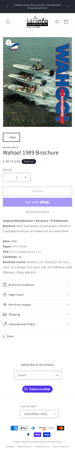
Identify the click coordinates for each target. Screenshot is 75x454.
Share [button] (10, 336)
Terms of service (60, 446)
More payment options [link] (37, 211)
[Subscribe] (56, 375)
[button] (7, 22)
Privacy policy (42, 446)
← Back (11, 137)
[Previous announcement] (7, 6)
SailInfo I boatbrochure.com (35, 441)
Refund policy (24, 446)
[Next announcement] (68, 6)
